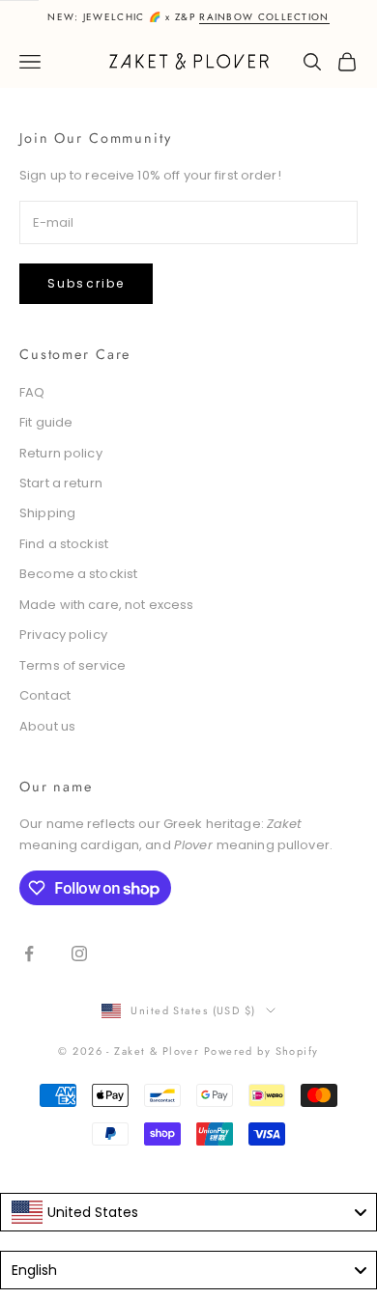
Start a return (60, 483)
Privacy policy (63, 634)
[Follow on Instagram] (79, 953)
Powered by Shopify (261, 1051)
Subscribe (86, 283)
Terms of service (72, 665)
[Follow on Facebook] (29, 953)
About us (47, 726)
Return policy (60, 453)
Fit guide (45, 422)
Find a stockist (63, 544)
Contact (45, 695)
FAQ (31, 392)
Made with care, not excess (106, 604)
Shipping (47, 513)
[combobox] (188, 1212)
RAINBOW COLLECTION (264, 17)
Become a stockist (78, 574)
